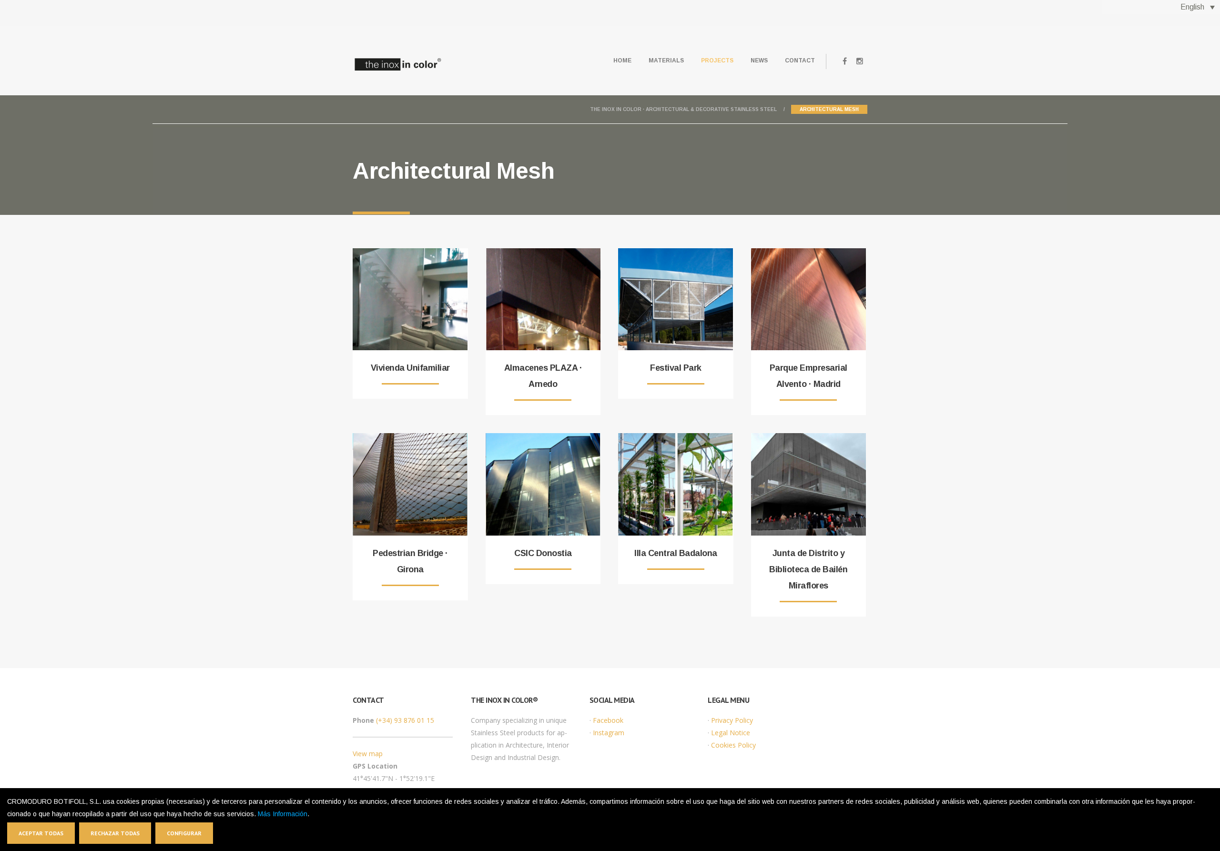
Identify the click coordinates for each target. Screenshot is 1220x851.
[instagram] (859, 61)
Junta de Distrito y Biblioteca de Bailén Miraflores (808, 569)
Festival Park (676, 368)
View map (368, 753)
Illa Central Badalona (675, 553)
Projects (717, 60)
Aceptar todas (41, 833)
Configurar (184, 833)
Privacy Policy (732, 720)
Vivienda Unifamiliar (410, 368)
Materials (666, 60)
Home (622, 60)
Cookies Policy (733, 745)
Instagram (608, 732)
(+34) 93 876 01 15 (405, 720)
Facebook (608, 720)
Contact (800, 60)
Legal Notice (730, 732)
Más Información (282, 814)
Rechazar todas (115, 833)
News (759, 60)
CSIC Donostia (543, 553)
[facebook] (844, 61)
